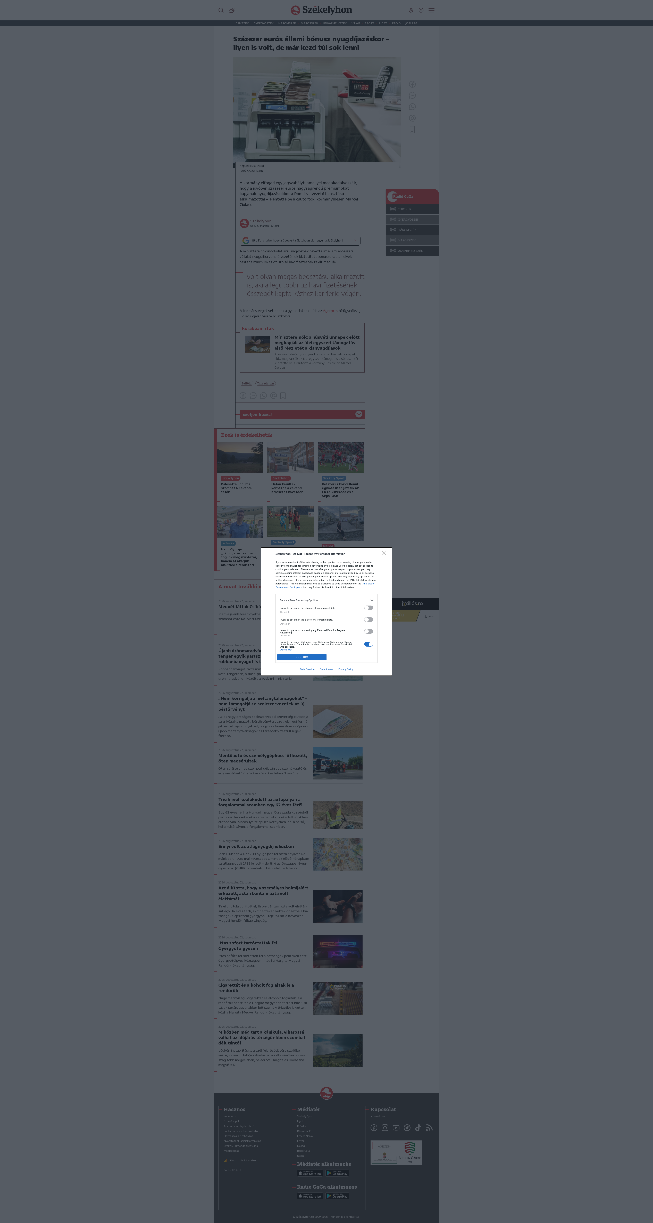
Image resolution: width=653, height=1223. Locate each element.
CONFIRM (302, 657)
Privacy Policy (345, 669)
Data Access (326, 669)
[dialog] (326, 612)
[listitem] (326, 600)
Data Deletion (307, 669)
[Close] (385, 554)
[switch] (368, 608)
